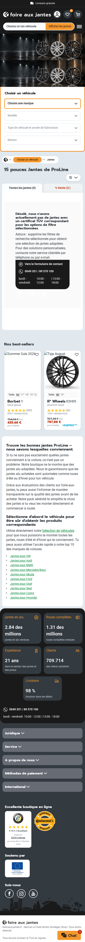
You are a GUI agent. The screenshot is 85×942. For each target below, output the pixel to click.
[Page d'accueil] (6, 159)
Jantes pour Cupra (22, 593)
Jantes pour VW (20, 556)
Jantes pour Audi (21, 560)
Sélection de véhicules (58, 531)
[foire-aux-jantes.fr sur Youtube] (43, 293)
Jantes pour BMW (21, 565)
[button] (42, 733)
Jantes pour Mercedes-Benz (28, 570)
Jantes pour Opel (21, 584)
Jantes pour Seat (21, 588)
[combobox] (42, 103)
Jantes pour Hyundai (23, 597)
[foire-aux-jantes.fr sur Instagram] (31, 293)
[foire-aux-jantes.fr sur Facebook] (19, 293)
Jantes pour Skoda (22, 574)
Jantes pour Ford (21, 579)
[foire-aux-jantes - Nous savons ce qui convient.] (27, 14)
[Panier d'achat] (78, 14)
